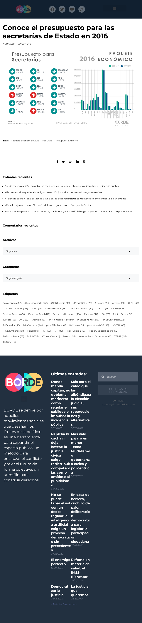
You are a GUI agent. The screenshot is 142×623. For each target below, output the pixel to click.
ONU (24, 319)
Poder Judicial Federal (103, 331)
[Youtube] (72, 9)
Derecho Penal (39, 314)
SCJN (33, 336)
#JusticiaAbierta (36, 303)
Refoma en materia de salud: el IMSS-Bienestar (80, 568)
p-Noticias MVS (98, 325)
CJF (8, 308)
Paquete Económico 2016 (25, 140)
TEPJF (120, 336)
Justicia (9, 319)
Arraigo (118, 303)
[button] (114, 8)
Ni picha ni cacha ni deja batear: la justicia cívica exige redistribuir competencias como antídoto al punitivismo (65, 198)
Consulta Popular (81, 308)
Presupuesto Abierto (66, 140)
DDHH (118, 308)
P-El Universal (114, 319)
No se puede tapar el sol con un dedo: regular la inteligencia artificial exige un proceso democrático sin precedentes (68, 211)
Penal (33, 331)
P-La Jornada (33, 325)
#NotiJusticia (60, 303)
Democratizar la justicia (60, 590)
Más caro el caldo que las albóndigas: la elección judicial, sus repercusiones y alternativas (53, 192)
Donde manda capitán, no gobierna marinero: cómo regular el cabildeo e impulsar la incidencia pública (62, 186)
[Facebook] (52, 9)
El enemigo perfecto (60, 562)
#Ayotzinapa (12, 303)
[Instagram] (81, 9)
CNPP (36, 308)
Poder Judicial (76, 331)
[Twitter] (62, 9)
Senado (69, 336)
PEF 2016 (47, 140)
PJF (58, 331)
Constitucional (55, 308)
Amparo (102, 303)
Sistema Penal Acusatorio (94, 336)
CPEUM (102, 308)
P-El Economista (88, 319)
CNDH (21, 308)
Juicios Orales (123, 314)
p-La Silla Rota (56, 325)
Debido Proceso (14, 314)
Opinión (39, 319)
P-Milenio (76, 325)
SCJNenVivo (50, 336)
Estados (91, 314)
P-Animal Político (61, 319)
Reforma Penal (13, 336)
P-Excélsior (11, 325)
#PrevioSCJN (82, 303)
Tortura (9, 342)
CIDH (133, 303)
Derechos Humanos (67, 314)
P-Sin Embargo (14, 331)
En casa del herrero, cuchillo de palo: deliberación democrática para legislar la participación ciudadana (81, 518)
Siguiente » (70, 604)
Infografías (24, 44)
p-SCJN (118, 325)
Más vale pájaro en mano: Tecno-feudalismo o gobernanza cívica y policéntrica (48, 205)
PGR (46, 331)
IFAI (105, 314)
